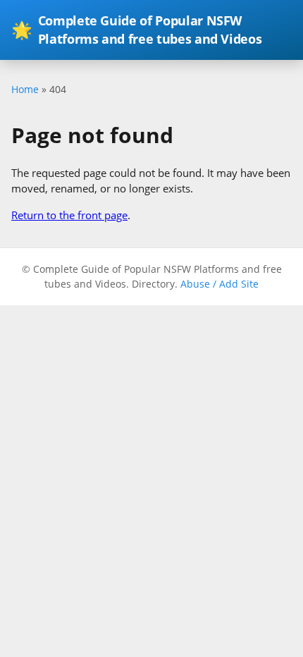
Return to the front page (69, 215)
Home (25, 89)
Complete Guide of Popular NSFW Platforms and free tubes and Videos (136, 29)
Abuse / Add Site (219, 283)
